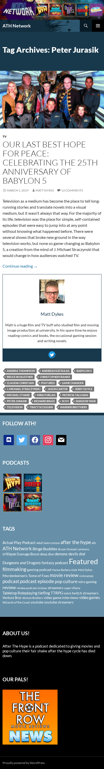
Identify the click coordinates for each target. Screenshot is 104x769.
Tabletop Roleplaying (20, 593)
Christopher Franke (55, 376)
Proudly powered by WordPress (24, 763)
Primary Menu (98, 26)
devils (73, 554)
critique (9, 554)
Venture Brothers (32, 597)
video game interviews (61, 597)
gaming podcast (39, 569)
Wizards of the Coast (16, 602)
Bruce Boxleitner (20, 376)
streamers (55, 588)
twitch (67, 593)
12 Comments (72, 190)
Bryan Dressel (67, 549)
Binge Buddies (45, 549)
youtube (37, 602)
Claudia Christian (20, 382)
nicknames (86, 576)
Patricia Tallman (75, 395)
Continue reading (20, 266)
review (9, 587)
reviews (42, 588)
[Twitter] (52, 354)
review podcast (27, 588)
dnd (82, 554)
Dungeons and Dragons (22, 562)
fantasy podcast (55, 562)
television (14, 407)
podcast (11, 581)
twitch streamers (85, 593)
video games (89, 597)
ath (94, 543)
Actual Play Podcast (19, 542)
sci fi (65, 401)
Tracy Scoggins (41, 407)
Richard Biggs (44, 401)
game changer (73, 382)
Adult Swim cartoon (48, 542)
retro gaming (87, 582)
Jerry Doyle (83, 389)
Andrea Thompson (21, 370)
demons (61, 554)
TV (5, 136)
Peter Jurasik (17, 401)
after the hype (76, 542)
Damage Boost (28, 554)
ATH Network (17, 25)
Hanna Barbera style (64, 569)
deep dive (47, 554)
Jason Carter (57, 389)
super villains (72, 588)
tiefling (44, 593)
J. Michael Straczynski (23, 389)
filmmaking (14, 569)
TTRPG (57, 593)
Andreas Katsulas (55, 370)
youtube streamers (58, 602)
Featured (48, 382)
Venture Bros (12, 598)
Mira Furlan (46, 395)
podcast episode (37, 581)
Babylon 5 (84, 370)
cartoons (83, 549)
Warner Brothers (73, 407)
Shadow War (86, 401)
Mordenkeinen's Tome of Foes (26, 575)
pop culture (66, 581)
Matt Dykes (45, 190)
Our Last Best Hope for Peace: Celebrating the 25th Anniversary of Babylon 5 (50, 162)
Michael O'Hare (18, 395)
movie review (64, 575)
